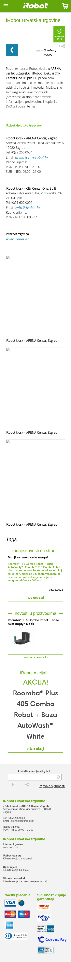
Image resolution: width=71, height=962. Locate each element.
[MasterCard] (10, 914)
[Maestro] (24, 914)
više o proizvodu (36, 657)
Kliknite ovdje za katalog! (17, 858)
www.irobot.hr (17, 238)
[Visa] (10, 903)
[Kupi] (65, 6)
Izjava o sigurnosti (52, 786)
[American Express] (9, 925)
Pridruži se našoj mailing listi (34, 771)
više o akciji (35, 749)
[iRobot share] (27, 784)
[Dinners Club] (16, 936)
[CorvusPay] (52, 939)
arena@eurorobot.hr (31, 157)
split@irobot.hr (27, 207)
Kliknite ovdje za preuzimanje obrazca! (25, 881)
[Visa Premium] (21, 903)
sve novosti (35, 598)
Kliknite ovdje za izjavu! (16, 869)
